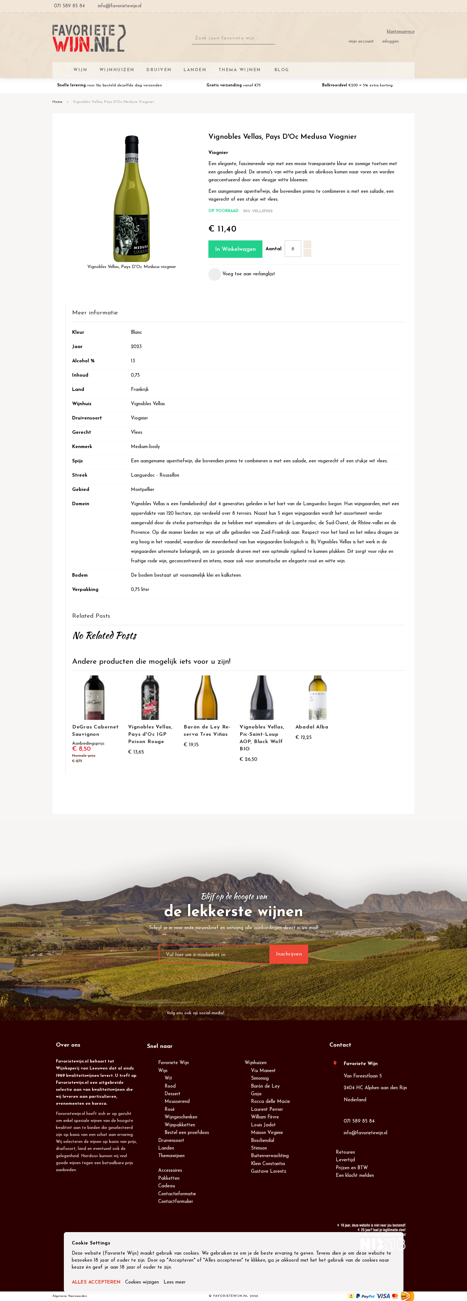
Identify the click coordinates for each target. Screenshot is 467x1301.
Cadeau (166, 1186)
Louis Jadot (263, 1125)
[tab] (238, 313)
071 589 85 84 (359, 1121)
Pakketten (168, 1178)
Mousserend (177, 1101)
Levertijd (345, 1160)
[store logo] (89, 38)
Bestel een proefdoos (187, 1132)
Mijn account (361, 41)
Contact (340, 1045)
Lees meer (175, 1282)
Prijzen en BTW (352, 1168)
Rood (170, 1086)
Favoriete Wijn (173, 1063)
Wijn (162, 1071)
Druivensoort (171, 1140)
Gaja (256, 1094)
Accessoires (170, 1170)
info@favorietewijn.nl (365, 1133)
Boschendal (262, 1140)
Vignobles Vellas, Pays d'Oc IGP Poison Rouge (150, 734)
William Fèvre (265, 1117)
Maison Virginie (267, 1132)
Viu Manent (263, 1071)
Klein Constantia (268, 1164)
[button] (241, 274)
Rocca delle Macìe (270, 1101)
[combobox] (233, 38)
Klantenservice (401, 31)
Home (57, 102)
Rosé (170, 1109)
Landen (166, 1148)
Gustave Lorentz (268, 1171)
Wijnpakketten (180, 1125)
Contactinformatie (177, 1194)
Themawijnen (171, 1156)
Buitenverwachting (270, 1156)
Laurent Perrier (267, 1109)
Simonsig (260, 1078)
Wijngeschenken (181, 1117)
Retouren (345, 1152)
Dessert (172, 1094)
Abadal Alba (311, 727)
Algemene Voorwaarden (69, 1296)
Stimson (259, 1148)
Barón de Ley (265, 1086)
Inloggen (390, 41)
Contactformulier (175, 1201)
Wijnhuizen (256, 1063)
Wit (168, 1078)
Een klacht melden (355, 1175)
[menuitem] (281, 70)
